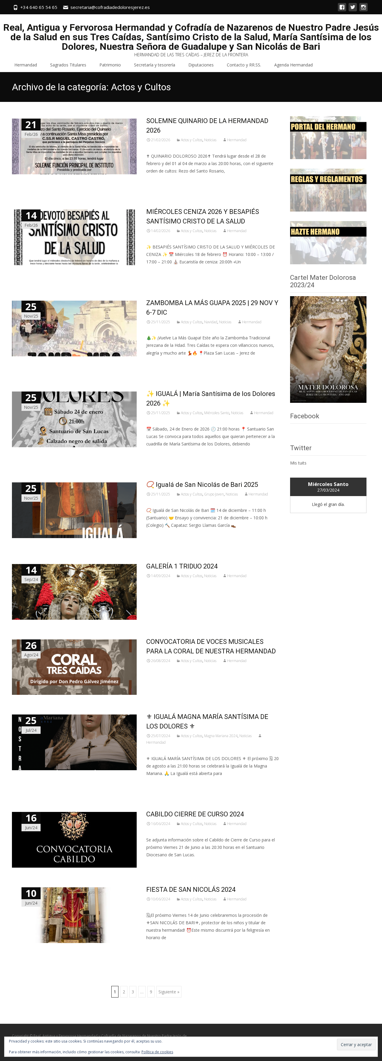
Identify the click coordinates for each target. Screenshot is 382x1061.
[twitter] (353, 10)
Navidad (210, 321)
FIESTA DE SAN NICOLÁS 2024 (190, 889)
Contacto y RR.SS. (244, 65)
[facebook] (342, 10)
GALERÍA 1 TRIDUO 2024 (182, 566)
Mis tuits (298, 463)
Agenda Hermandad (293, 65)
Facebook (304, 416)
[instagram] (363, 10)
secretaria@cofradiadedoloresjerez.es (110, 7)
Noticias (210, 139)
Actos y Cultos (191, 139)
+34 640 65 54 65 (38, 7)
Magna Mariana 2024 (221, 735)
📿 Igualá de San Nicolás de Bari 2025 (202, 484)
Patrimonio (110, 65)
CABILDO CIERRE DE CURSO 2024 (195, 814)
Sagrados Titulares (68, 65)
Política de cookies (157, 1051)
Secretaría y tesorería (154, 65)
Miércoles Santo (216, 412)
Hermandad (25, 65)
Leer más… (158, 182)
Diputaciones (201, 65)
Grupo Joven (214, 494)
